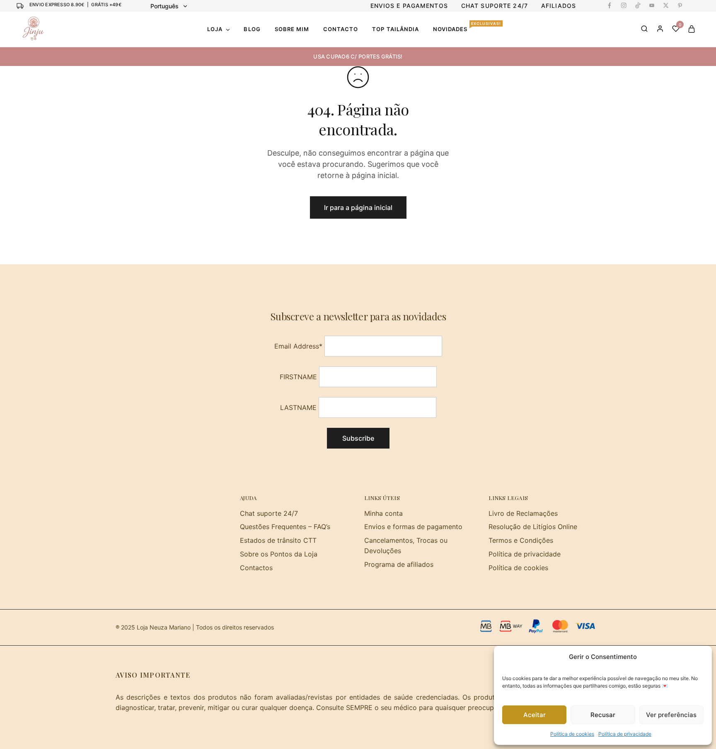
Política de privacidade (624, 734)
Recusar (602, 715)
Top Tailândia (395, 29)
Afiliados (558, 6)
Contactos (256, 568)
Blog (252, 29)
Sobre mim (292, 29)
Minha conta (383, 513)
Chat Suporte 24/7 (494, 6)
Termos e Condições (521, 540)
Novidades (467, 28)
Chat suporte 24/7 (269, 513)
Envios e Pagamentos (409, 6)
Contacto (340, 29)
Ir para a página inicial (358, 207)
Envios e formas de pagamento (413, 526)
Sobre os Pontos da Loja (278, 554)
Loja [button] (215, 29)
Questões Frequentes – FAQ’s (285, 526)
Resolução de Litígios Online (533, 526)
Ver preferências (671, 715)
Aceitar (534, 715)
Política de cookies (572, 734)
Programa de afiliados (398, 564)
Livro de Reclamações (523, 513)
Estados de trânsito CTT (278, 540)
